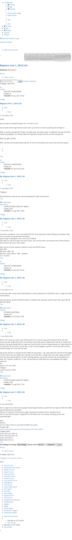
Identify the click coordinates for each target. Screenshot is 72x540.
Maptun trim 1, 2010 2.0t (14, 65)
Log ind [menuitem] (6, 33)
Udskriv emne (8, 77)
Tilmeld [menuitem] (6, 35)
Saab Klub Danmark (11, 516)
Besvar (2, 74)
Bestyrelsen (12, 70)
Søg (20, 81)
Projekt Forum (9, 478)
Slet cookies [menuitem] (12, 523)
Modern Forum (9, 470)
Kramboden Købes (10, 513)
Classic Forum (8, 472)
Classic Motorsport (10, 487)
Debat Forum (8, 465)
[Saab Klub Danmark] (9, 38)
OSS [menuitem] (9, 24)
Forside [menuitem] (12, 5)
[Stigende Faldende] (51, 444)
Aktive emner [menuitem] (12, 15)
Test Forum (8, 498)
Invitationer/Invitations (12, 500)
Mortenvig (3, 378)
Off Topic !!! (7, 489)
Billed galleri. (8, 483)
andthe (2, 89)
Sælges (6, 504)
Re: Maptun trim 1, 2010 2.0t (12, 176)
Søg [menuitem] (10, 7)
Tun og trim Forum (10, 480)
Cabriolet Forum (9, 476)
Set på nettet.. (8, 508)
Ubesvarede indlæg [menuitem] (14, 13)
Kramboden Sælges (10, 510)
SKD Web (7, 491)
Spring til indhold (6, 42)
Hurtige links (8, 3)
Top (1, 157)
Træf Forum (8, 485)
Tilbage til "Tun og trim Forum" (11, 458)
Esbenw (2, 310)
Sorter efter (33, 445)
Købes (6, 506)
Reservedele (8, 493)
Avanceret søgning (29, 81)
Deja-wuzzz (4, 204)
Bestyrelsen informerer (12, 468)
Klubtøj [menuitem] (12, 9)
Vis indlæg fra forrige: (8, 445)
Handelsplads (8, 502)
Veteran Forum (9, 474)
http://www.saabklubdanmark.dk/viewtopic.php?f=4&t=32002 (21, 429)
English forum (9, 495)
